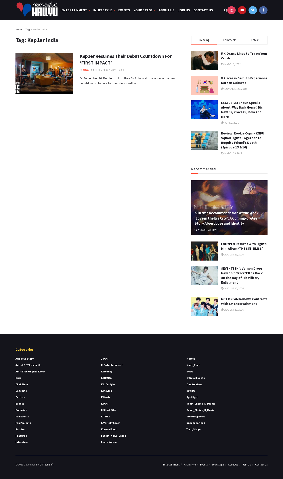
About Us (166, 10)
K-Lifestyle (102, 10)
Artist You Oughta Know (30, 371)
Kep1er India (40, 29)
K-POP (104, 403)
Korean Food (109, 429)
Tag (27, 29)
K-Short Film (108, 410)
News (189, 371)
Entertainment (74, 10)
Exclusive (21, 410)
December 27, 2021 (105, 70)
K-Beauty (106, 371)
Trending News (195, 416)
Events (124, 10)
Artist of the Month (27, 365)
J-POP (104, 358)
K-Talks (105, 416)
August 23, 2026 (207, 230)
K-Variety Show (110, 422)
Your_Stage (193, 429)
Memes (190, 358)
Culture (20, 397)
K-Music (105, 397)
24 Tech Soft (46, 464)
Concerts (21, 390)
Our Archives (194, 384)
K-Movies (106, 390)
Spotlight (192, 397)
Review (190, 390)
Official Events (195, 378)
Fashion (20, 429)
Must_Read (193, 365)
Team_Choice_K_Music (200, 410)
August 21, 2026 (234, 254)
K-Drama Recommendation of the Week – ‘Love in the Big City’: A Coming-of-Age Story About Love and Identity (228, 218)
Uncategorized (195, 422)
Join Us (184, 10)
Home (18, 29)
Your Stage (143, 10)
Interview (21, 442)
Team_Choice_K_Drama (200, 403)
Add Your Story (24, 358)
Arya (86, 70)
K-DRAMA (106, 378)
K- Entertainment (112, 365)
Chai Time (21, 384)
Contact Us (203, 10)
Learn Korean (109, 442)
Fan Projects (23, 422)
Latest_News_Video (113, 435)
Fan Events (22, 416)
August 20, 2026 (234, 288)
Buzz (18, 378)
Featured (21, 435)
